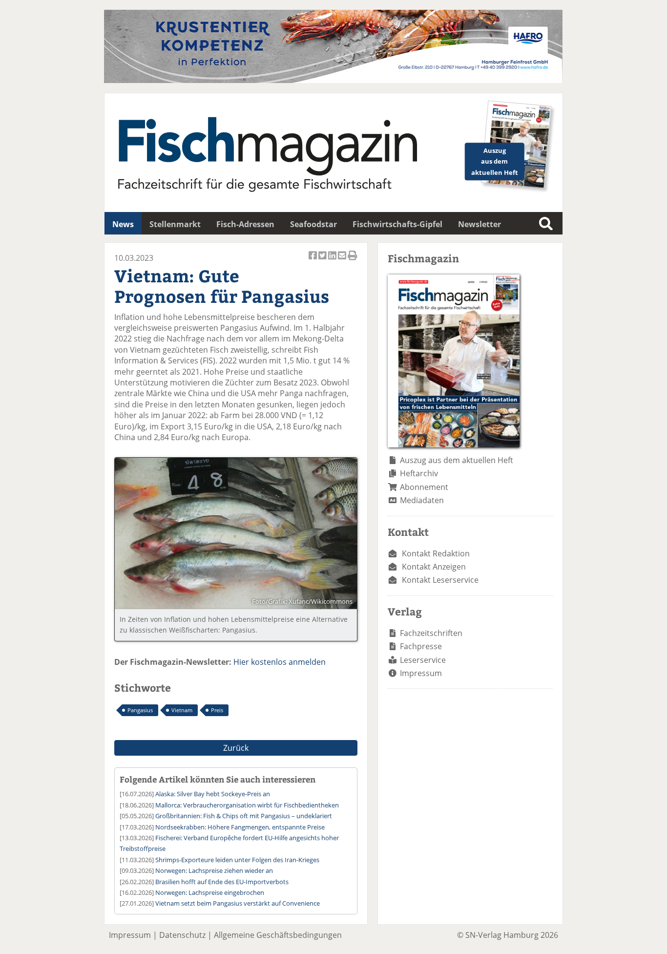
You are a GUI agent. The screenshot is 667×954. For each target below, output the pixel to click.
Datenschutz (182, 935)
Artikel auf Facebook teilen (313, 260)
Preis (217, 710)
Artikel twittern (323, 260)
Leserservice (423, 660)
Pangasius (140, 710)
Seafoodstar (313, 224)
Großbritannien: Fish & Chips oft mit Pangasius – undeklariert (243, 815)
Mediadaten (422, 500)
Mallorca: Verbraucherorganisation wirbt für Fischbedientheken (247, 805)
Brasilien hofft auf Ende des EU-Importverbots (222, 881)
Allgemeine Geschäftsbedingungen (278, 935)
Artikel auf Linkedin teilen (333, 260)
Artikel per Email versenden (343, 260)
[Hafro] (333, 80)
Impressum (421, 673)
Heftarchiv (419, 473)
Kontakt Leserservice (440, 579)
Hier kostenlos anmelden (279, 662)
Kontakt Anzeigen (434, 566)
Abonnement (424, 487)
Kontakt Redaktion (436, 553)
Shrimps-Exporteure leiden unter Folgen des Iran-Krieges (237, 859)
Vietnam (181, 710)
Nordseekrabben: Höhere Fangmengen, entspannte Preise (240, 827)
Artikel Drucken (352, 260)
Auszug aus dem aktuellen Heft (456, 460)
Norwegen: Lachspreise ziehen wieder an (214, 870)
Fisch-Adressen (245, 224)
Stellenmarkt (175, 224)
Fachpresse (421, 646)
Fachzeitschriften (431, 633)
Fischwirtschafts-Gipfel (397, 224)
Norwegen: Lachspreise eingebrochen (209, 892)
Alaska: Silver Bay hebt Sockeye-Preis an (212, 793)
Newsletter (479, 224)
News (123, 224)
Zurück (236, 747)
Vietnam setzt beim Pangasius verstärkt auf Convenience (237, 903)
